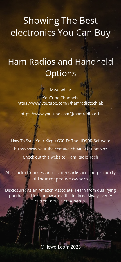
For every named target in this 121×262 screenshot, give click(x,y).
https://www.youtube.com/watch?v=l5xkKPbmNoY (60, 149)
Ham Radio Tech (83, 157)
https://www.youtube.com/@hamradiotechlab (60, 103)
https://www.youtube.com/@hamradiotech (61, 113)
